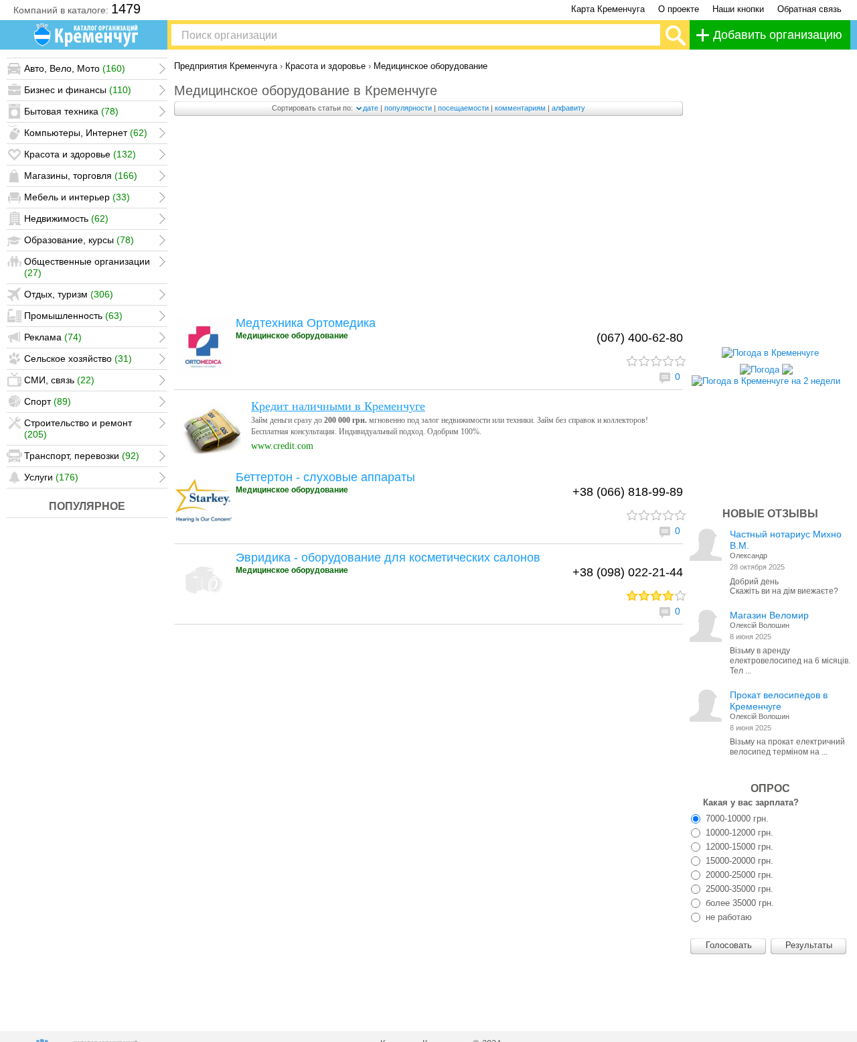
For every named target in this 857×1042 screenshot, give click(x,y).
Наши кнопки (738, 9)
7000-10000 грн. (736, 818)
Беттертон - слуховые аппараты (325, 477)
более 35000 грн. (738, 903)
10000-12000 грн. (738, 833)
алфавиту (568, 108)
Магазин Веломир (769, 615)
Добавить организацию (777, 35)
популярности (408, 108)
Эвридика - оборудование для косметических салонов (388, 557)
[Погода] (766, 366)
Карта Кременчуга (608, 9)
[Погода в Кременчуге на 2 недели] (766, 378)
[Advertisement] (428, 220)
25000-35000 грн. (738, 889)
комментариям (520, 108)
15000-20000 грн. (738, 861)
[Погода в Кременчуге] (770, 353)
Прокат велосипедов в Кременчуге (779, 701)
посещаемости (463, 108)
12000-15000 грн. (738, 847)
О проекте (678, 9)
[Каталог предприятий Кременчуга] (87, 35)
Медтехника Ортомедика (306, 323)
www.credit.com (282, 446)
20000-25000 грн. (738, 875)
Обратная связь (809, 9)
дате (370, 108)
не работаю (727, 917)
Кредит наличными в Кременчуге (338, 406)
